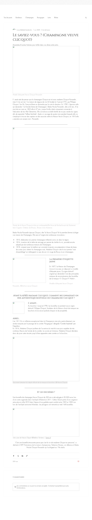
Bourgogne (40, 17)
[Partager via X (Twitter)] (18, 456)
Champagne (29, 17)
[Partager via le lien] (27, 456)
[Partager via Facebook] (13, 456)
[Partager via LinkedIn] (22, 456)
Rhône (56, 17)
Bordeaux (19, 17)
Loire (49, 17)
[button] (86, 17)
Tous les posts (8, 17)
